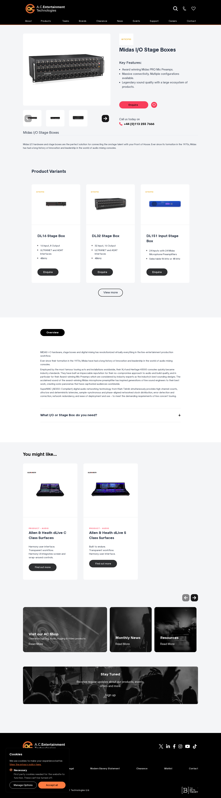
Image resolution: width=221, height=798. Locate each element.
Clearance (101, 21)
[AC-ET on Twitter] (161, 746)
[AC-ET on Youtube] (187, 746)
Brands (82, 21)
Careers (173, 21)
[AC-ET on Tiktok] (194, 746)
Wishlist (168, 768)
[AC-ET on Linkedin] (168, 746)
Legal (71, 768)
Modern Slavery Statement (105, 768)
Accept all (52, 785)
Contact (191, 21)
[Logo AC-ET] (47, 9)
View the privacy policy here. (25, 764)
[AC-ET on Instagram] (180, 746)
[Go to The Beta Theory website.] (190, 790)
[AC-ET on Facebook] (174, 746)
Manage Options (23, 785)
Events (136, 21)
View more (110, 292)
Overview (52, 332)
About (28, 21)
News (120, 21)
